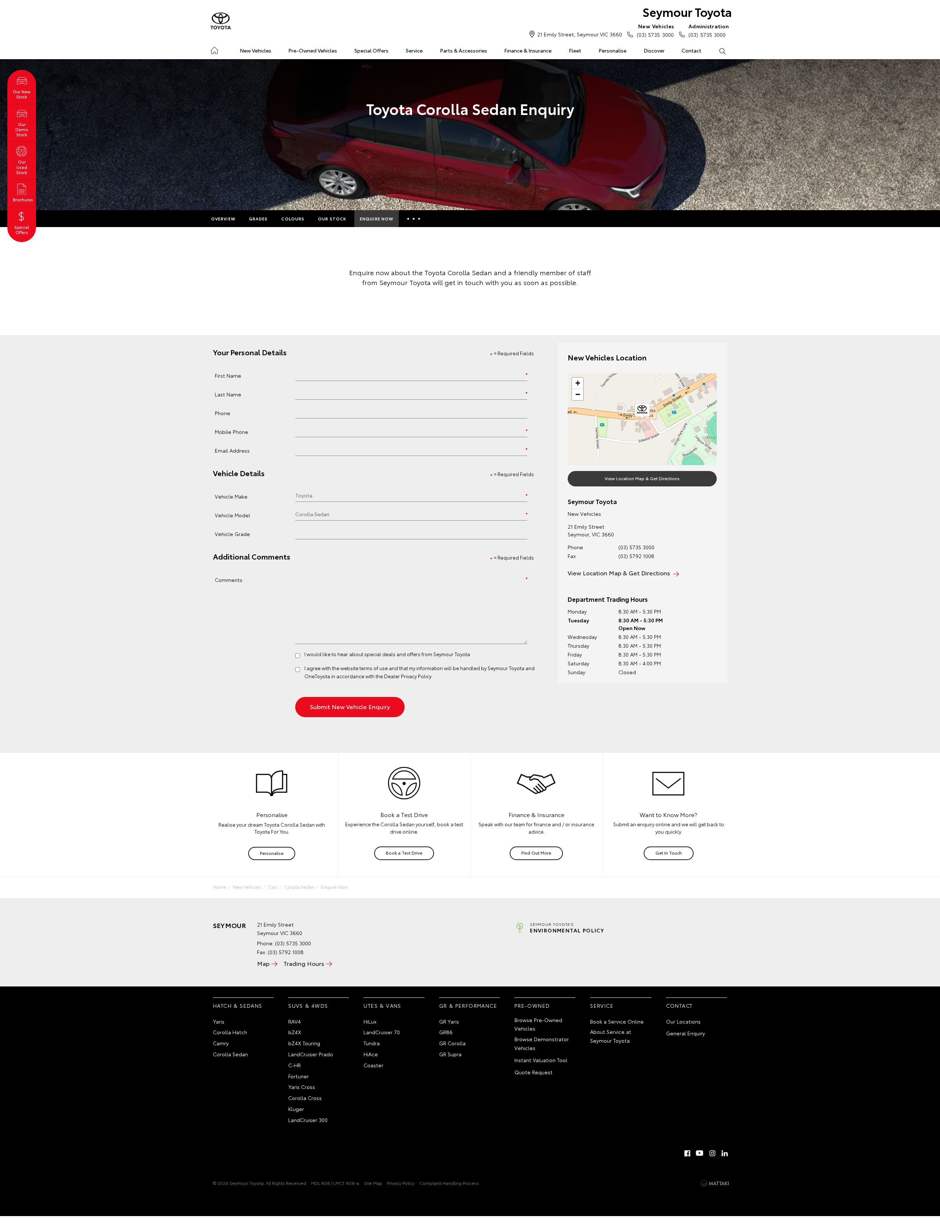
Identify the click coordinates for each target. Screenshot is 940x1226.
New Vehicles (255, 50)
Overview (223, 219)
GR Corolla (452, 1043)
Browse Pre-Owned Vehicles (538, 1024)
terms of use (373, 668)
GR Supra (450, 1054)
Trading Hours (303, 963)
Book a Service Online (617, 1021)
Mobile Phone (231, 431)
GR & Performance (468, 1005)
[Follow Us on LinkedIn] (725, 1153)
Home (214, 49)
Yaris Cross (301, 1086)
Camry (221, 1043)
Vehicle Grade (232, 533)
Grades (258, 219)
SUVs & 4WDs (308, 1005)
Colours (292, 219)
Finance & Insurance (528, 50)
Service (414, 50)
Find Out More (536, 852)
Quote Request (533, 1072)
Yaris (218, 1021)
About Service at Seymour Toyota (610, 1036)
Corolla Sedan (299, 887)
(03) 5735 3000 (655, 30)
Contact (691, 50)
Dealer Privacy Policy (407, 676)
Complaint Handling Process (449, 1183)
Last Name (228, 394)
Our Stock (332, 219)
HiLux (370, 1021)
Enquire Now (376, 219)
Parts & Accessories (463, 50)
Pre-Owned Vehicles (312, 50)
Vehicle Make (231, 496)
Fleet (575, 50)
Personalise (612, 50)
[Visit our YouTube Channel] (700, 1153)
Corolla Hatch (230, 1032)
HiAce (371, 1054)
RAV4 (294, 1021)
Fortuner (298, 1076)
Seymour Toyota (687, 11)
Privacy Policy (401, 1183)
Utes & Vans (382, 1005)
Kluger (296, 1108)
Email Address (232, 450)
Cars (273, 887)
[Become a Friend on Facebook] (687, 1153)
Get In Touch (668, 852)
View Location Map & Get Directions (642, 478)
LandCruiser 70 (382, 1032)
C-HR (294, 1065)
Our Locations (683, 1021)
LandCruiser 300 (308, 1119)
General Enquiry (685, 1033)
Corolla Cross (305, 1097)
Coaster (373, 1065)
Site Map (373, 1183)
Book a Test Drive (404, 852)
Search (722, 51)
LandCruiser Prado (310, 1054)
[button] (642, 411)
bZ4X (294, 1032)
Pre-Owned (532, 1005)
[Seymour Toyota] (220, 21)
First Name (228, 375)
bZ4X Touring (304, 1043)
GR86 (446, 1032)
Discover (654, 50)
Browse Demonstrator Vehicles (541, 1043)
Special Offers (371, 50)
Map (263, 963)
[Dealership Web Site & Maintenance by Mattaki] (715, 1183)
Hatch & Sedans (238, 1005)
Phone (222, 412)
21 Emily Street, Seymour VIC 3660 (579, 34)
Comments (228, 579)
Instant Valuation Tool (540, 1060)
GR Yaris (449, 1021)
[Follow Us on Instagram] (712, 1153)
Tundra (372, 1043)
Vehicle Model (232, 514)
